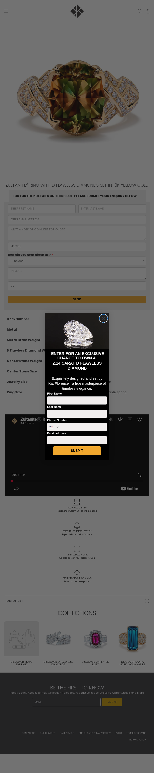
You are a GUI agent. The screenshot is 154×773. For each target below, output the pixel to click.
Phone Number (57, 420)
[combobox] (53, 427)
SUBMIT (77, 450)
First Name (54, 393)
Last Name (54, 406)
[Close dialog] (103, 318)
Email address (56, 433)
